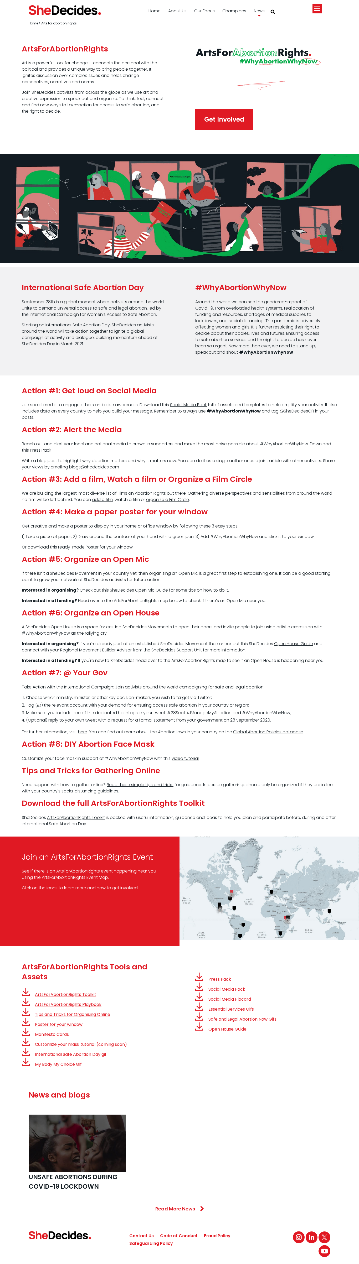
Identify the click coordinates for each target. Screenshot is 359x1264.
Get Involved (224, 119)
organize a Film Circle (167, 500)
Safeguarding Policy (151, 1243)
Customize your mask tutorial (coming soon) (81, 1044)
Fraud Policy (217, 1236)
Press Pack (40, 450)
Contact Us (141, 1236)
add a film (102, 500)
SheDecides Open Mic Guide (139, 590)
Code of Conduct (179, 1236)
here (82, 732)
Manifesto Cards (52, 1034)
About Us (177, 11)
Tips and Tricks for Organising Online (72, 1014)
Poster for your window (109, 547)
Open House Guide (293, 644)
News (259, 11)
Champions (234, 11)
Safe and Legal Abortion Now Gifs (242, 1019)
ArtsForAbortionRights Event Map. (75, 877)
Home (154, 11)
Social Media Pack (188, 405)
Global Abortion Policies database (268, 732)
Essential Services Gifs (231, 1009)
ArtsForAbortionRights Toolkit (76, 817)
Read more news (175, 1208)
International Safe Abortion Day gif (70, 1054)
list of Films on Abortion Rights (136, 493)
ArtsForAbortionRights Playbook (68, 1004)
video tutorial (185, 758)
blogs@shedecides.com (94, 467)
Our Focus (204, 11)
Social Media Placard (229, 999)
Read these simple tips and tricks (140, 785)
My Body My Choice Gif (58, 1064)
